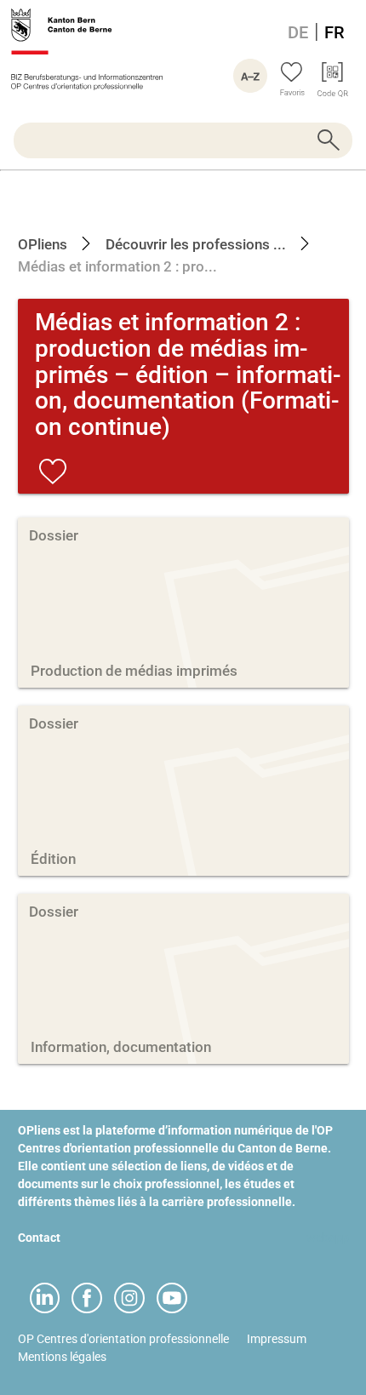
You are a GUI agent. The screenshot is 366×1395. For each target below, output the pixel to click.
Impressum (276, 1339)
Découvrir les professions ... (194, 244)
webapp (327, 1237)
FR (334, 32)
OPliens (42, 244)
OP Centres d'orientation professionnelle (123, 1339)
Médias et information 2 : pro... (117, 266)
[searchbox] (183, 140)
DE (298, 32)
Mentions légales (62, 1357)
